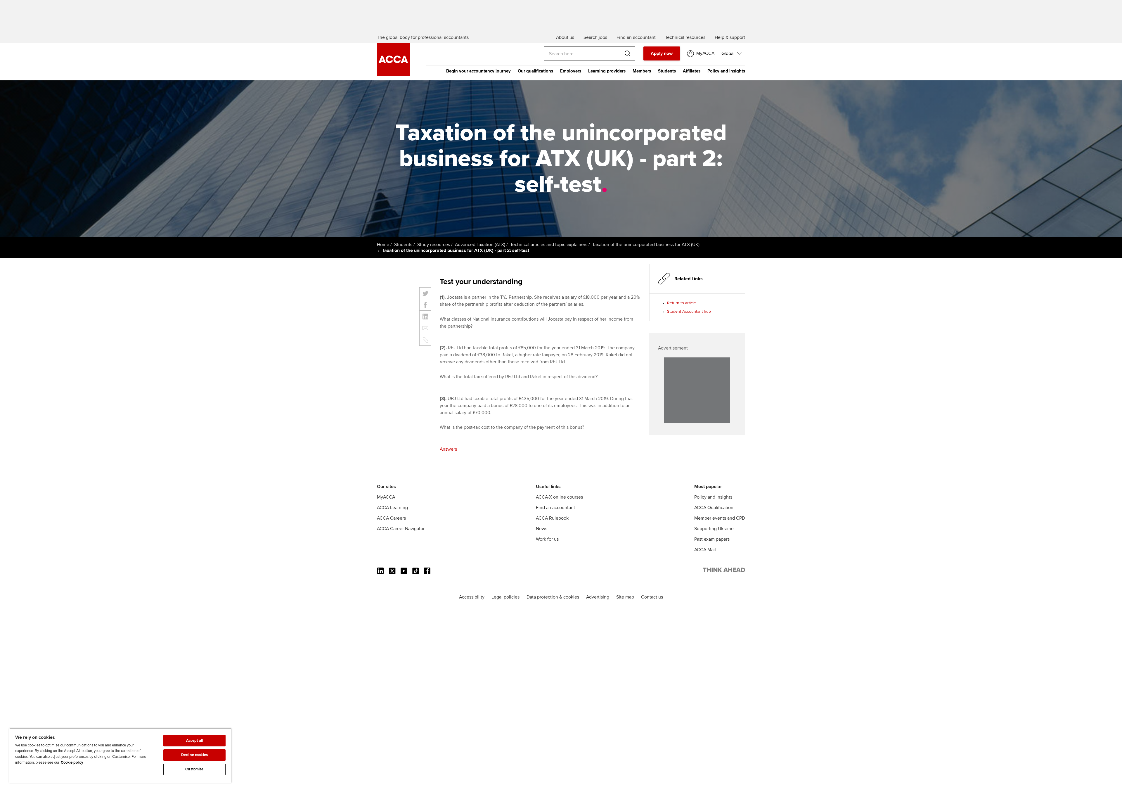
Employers (570, 71)
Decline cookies (194, 755)
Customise (194, 769)
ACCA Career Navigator (401, 529)
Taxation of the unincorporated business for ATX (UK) (645, 245)
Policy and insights (726, 71)
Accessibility (471, 597)
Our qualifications (535, 71)
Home (383, 245)
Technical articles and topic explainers (548, 245)
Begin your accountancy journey (478, 71)
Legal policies (505, 597)
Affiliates (691, 71)
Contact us (652, 597)
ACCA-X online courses (559, 497)
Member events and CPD (719, 518)
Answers (448, 449)
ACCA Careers (391, 518)
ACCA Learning (392, 508)
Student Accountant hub (689, 311)
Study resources (433, 245)
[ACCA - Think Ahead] (393, 74)
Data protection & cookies (553, 597)
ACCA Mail (705, 550)
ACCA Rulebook (552, 518)
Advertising (597, 597)
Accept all (194, 740)
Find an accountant (555, 508)
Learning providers (607, 71)
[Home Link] (724, 571)
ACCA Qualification (713, 508)
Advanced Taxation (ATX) (480, 245)
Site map (625, 597)
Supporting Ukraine (714, 529)
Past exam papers (712, 539)
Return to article (681, 302)
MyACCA (386, 497)
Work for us (547, 539)
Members (642, 71)
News (541, 529)
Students (667, 71)
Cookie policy (72, 762)
